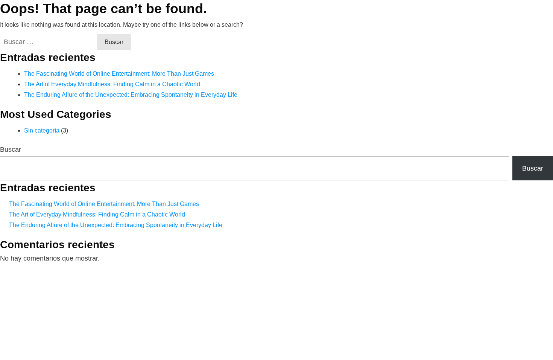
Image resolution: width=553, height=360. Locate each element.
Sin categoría (41, 130)
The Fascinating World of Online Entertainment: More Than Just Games (119, 73)
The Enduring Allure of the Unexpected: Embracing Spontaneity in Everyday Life (130, 95)
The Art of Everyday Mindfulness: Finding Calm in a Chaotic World (112, 84)
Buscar (10, 149)
